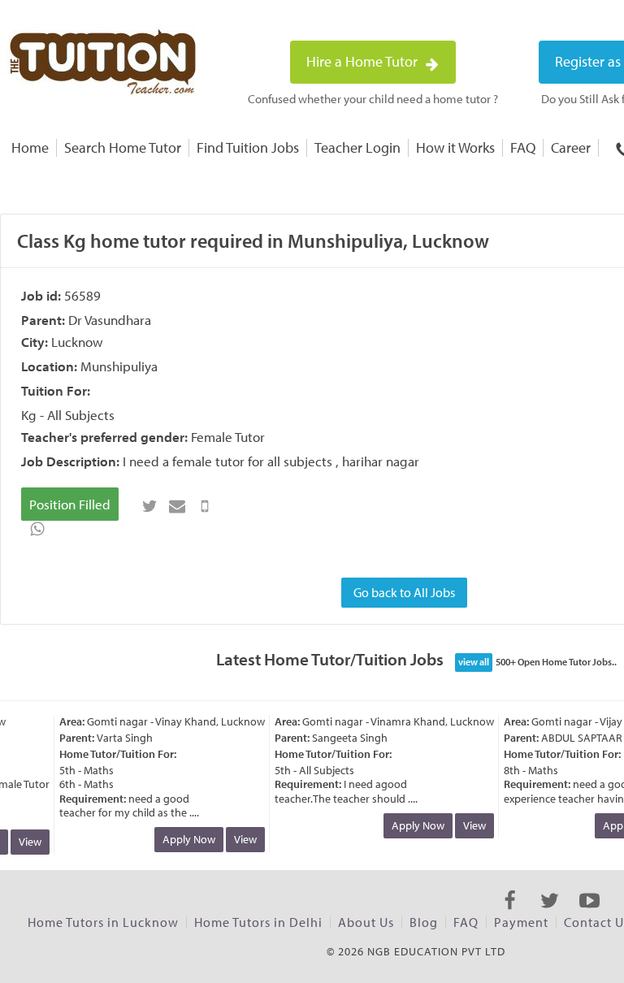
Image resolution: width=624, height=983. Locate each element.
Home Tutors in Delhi (258, 922)
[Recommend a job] (177, 506)
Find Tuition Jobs (248, 147)
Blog (424, 922)
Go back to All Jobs (404, 592)
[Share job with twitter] (149, 506)
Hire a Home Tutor (363, 61)
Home (30, 147)
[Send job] (204, 506)
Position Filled (69, 504)
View (26, 841)
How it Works (455, 147)
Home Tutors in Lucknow (103, 922)
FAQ (522, 147)
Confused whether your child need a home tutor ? (373, 98)
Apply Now (184, 839)
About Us (366, 922)
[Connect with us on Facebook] (510, 914)
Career (571, 147)
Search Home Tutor (122, 147)
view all (473, 662)
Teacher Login (357, 147)
